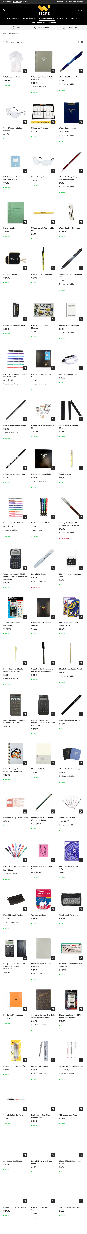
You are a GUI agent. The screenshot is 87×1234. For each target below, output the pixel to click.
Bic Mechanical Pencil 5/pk (14, 1066)
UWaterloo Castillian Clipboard (39, 1208)
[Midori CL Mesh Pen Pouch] (15, 899)
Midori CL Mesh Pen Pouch (14, 915)
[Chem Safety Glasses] (43, 161)
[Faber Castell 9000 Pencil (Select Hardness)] (43, 802)
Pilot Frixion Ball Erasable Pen (15, 866)
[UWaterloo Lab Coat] (15, 61)
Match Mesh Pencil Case (69, 915)
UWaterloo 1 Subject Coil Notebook (41, 78)
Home (5, 33)
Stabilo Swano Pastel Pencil (70, 669)
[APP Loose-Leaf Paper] (71, 1099)
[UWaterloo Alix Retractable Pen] (43, 213)
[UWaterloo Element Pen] (71, 61)
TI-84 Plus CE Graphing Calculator (13, 624)
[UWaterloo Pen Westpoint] (15, 310)
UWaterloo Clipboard (67, 128)
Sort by (6, 42)
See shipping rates (31, 2)
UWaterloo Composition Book (41, 375)
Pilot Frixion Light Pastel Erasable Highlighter (13, 670)
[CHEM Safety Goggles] (71, 359)
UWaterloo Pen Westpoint (14, 325)
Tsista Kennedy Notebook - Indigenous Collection (14, 770)
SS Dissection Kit (10, 274)
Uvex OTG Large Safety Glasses (13, 129)
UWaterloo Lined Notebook (14, 1207)
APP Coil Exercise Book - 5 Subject (70, 867)
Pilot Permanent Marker (41, 523)
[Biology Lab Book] (15, 213)
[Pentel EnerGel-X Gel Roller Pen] (71, 259)
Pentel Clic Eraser (38, 574)
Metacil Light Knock (39, 1066)
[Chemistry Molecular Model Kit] (43, 410)
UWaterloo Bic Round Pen (41, 274)
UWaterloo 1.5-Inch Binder (70, 769)
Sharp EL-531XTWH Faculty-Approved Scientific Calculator (15, 966)
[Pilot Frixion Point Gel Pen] (15, 507)
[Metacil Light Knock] (43, 1051)
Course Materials (29, 18)
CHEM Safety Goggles (68, 374)
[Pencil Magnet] (71, 459)
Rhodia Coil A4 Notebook (13, 1015)
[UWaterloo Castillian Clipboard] (43, 1192)
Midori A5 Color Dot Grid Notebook (41, 965)
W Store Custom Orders (75, 2)
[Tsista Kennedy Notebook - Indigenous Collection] (15, 753)
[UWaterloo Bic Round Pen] (43, 259)
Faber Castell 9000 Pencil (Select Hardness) (42, 819)
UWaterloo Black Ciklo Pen (70, 720)
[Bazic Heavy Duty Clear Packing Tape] (43, 1099)
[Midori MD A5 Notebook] (43, 753)
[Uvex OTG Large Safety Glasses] (15, 113)
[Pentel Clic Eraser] (43, 559)
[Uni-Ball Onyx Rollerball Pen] (15, 410)
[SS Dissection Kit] (15, 259)
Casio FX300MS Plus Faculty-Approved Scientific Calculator (43, 722)
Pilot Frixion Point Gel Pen (14, 523)
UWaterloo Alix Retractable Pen (42, 229)
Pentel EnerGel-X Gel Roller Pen (70, 275)
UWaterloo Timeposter (40, 128)
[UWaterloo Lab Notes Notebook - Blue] (15, 161)
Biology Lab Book (10, 228)
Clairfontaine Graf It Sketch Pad (42, 867)
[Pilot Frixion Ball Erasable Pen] (15, 851)
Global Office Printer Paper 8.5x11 (70, 1162)
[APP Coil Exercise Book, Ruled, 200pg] (71, 607)
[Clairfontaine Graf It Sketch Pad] (43, 851)
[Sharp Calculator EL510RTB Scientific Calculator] (71, 999)
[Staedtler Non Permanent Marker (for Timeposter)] (43, 653)
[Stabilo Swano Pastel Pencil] (71, 653)
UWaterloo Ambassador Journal (41, 624)
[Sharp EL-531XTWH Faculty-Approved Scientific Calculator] (15, 948)
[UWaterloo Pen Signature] (71, 213)
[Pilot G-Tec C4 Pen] (71, 802)
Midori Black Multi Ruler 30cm (69, 426)
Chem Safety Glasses (40, 177)
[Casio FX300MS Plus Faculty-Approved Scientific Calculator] (43, 705)
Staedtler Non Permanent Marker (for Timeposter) (42, 670)
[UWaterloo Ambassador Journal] (43, 607)
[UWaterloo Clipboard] (71, 113)
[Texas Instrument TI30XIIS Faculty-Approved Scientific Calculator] (15, 559)
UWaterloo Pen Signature (69, 228)
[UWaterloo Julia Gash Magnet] (43, 310)
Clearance (52, 23)
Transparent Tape (38, 915)
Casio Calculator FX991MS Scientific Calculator (14, 721)
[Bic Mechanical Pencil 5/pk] (15, 1051)
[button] (82, 10)
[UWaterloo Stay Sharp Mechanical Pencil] (71, 161)
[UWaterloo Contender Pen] (15, 459)
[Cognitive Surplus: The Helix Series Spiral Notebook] (43, 999)
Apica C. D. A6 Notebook (69, 325)
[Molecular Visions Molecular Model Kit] (71, 948)
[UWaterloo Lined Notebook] (15, 1192)
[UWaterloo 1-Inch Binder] (43, 459)
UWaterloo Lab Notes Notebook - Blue (12, 178)
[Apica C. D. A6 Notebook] (71, 310)
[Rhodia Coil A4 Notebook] (15, 999)
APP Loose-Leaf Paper (68, 1115)
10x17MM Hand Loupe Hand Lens (70, 575)
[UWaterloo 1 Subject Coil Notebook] (43, 61)
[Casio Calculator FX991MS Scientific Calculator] (15, 705)
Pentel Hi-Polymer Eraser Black (42, 1162)
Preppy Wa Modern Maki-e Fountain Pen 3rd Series (70, 524)
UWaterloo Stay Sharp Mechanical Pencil (68, 178)
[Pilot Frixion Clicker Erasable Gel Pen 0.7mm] (15, 359)
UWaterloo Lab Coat (11, 77)
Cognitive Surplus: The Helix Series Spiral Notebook (43, 1016)
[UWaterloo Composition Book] (43, 359)
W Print (60, 2)
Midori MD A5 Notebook (41, 769)
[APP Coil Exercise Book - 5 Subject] (71, 851)
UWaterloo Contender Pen (14, 474)
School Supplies (13, 33)
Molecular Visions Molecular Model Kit (71, 965)
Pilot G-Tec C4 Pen (67, 818)
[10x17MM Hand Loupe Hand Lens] (71, 559)
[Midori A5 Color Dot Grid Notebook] (43, 948)
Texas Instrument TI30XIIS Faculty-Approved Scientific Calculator (15, 576)
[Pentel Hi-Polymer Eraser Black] (43, 1146)
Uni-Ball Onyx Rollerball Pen (14, 425)
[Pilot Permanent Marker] (43, 507)
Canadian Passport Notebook (15, 818)
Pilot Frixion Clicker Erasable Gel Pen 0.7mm (15, 375)
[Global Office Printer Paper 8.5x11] (71, 1146)
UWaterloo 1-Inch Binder (41, 474)
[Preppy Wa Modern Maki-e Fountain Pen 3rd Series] (71, 507)
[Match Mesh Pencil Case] (71, 899)
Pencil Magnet (65, 474)
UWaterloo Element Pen (69, 77)
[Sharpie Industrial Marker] (15, 1099)
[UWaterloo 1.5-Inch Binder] (71, 753)
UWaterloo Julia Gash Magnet (40, 326)
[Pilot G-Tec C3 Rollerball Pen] (71, 1051)
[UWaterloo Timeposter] (43, 113)
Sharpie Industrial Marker (13, 1115)
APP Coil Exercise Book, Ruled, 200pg (69, 624)
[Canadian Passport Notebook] (15, 802)
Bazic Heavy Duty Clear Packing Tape (41, 1116)
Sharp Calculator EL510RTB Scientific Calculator (70, 1016)
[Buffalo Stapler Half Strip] (71, 1192)
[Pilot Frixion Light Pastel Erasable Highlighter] (15, 653)
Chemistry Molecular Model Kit (42, 426)
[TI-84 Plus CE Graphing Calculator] (15, 607)
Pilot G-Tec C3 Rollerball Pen (71, 1066)
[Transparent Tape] (43, 899)
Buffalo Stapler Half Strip (69, 1207)
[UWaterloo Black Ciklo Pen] (71, 705)
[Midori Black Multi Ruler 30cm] (71, 410)
